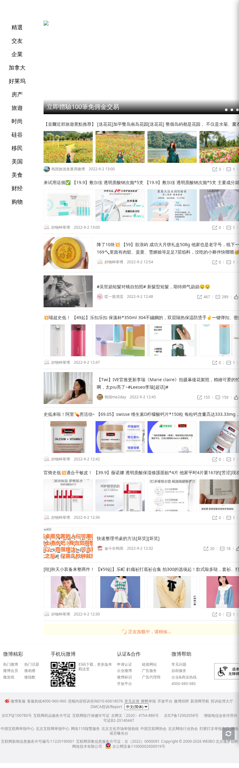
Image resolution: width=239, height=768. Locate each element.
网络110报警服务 (85, 728)
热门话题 (31, 664)
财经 (17, 188)
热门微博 (10, 664)
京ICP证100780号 (17, 715)
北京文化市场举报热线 (120, 728)
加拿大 (17, 67)
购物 (17, 201)
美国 (17, 161)
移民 (17, 148)
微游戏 (8, 677)
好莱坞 (17, 81)
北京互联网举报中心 (52, 728)
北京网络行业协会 (183, 728)
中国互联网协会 (153, 728)
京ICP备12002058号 (181, 715)
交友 (17, 40)
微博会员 (10, 670)
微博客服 (18, 701)
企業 (17, 54)
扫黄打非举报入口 (214, 728)
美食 (17, 174)
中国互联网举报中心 (17, 728)
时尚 (17, 121)
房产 (17, 94)
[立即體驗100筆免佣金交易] (46, 24)
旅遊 (17, 107)
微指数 (29, 677)
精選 (17, 27)
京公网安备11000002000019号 (138, 746)
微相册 (29, 670)
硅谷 (17, 134)
